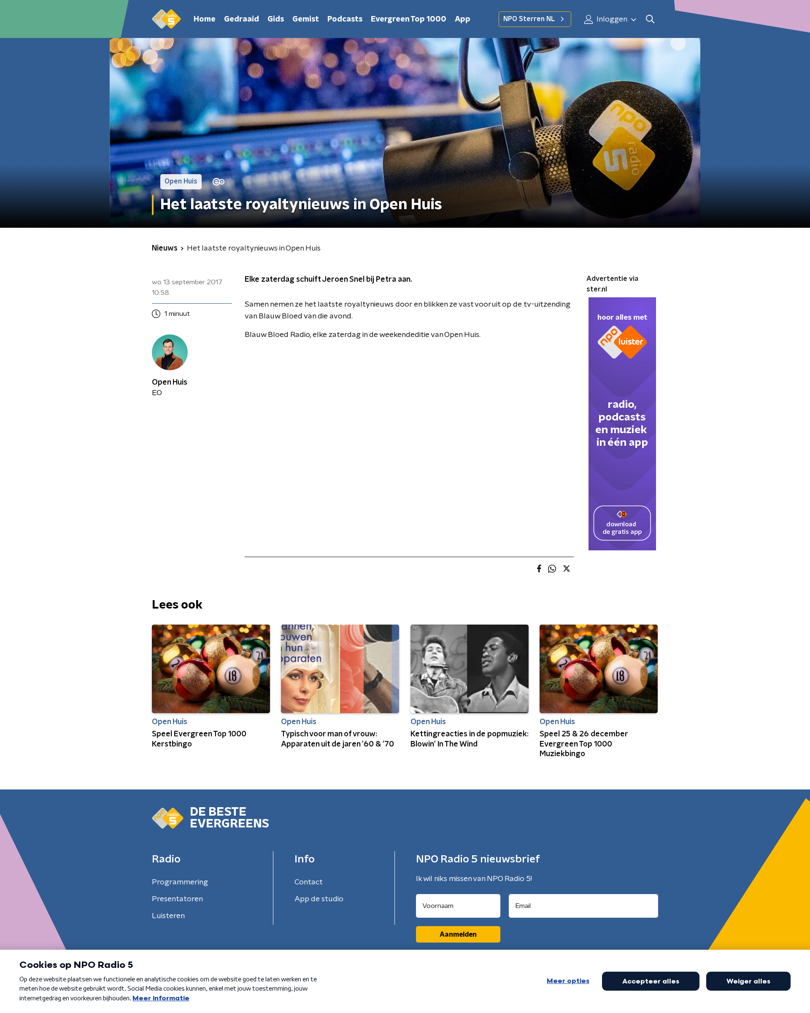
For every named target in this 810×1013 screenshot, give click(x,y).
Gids (275, 19)
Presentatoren (177, 899)
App (462, 19)
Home (205, 19)
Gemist (305, 19)
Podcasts (344, 19)
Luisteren (168, 916)
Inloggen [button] (611, 19)
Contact (308, 882)
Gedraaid (241, 19)
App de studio (318, 899)
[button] (650, 19)
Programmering (180, 882)
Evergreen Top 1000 (408, 19)
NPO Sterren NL (529, 19)
